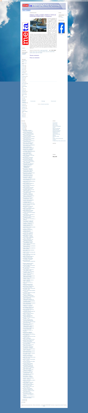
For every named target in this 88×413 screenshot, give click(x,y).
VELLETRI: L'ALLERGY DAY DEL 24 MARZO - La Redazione (28, 378)
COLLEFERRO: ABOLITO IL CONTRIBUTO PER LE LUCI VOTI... (28, 202)
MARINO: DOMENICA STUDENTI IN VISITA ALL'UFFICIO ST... (28, 184)
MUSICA (23, 90)
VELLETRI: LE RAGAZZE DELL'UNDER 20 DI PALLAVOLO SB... (29, 362)
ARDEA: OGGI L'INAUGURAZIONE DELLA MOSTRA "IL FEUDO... (28, 143)
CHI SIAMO (28, 10)
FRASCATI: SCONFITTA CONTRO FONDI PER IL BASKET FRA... (29, 255)
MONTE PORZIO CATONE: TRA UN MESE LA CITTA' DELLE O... (28, 345)
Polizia (53, 51)
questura (34, 52)
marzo (24, 129)
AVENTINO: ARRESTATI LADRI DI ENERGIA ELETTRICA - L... (28, 225)
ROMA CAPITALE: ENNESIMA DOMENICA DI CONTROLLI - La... (28, 332)
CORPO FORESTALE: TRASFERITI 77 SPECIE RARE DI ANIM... (28, 215)
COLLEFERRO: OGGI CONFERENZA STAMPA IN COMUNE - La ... (28, 272)
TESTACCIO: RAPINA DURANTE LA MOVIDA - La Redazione (28, 274)
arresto (34, 51)
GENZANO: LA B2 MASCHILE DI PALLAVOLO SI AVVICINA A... (28, 355)
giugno (24, 125)
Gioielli (51, 51)
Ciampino (23, 82)
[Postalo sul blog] (52, 50)
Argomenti (54, 135)
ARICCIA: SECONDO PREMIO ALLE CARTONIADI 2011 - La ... (28, 310)
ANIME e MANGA (24, 111)
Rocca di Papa (24, 83)
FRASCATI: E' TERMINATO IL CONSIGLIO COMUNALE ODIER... (28, 295)
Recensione (24, 96)
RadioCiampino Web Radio (56, 130)
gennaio (24, 400)
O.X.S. (54, 137)
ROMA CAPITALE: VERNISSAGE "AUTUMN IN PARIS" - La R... (28, 372)
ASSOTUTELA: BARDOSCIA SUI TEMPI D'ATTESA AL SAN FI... (29, 293)
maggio (24, 126)
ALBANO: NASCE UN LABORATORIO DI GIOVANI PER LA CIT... (29, 181)
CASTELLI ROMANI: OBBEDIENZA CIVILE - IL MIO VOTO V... (28, 238)
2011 (23, 402)
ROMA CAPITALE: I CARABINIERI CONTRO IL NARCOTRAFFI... (28, 149)
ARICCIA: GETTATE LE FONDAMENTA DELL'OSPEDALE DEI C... (29, 145)
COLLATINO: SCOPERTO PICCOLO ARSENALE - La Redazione (28, 223)
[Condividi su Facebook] (54, 50)
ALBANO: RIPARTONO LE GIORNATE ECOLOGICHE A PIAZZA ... (28, 139)
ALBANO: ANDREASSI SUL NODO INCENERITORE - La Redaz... (28, 383)
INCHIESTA (24, 105)
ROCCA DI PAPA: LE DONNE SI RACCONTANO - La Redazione (28, 376)
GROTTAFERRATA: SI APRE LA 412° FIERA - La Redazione (28, 387)
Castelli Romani (24, 60)
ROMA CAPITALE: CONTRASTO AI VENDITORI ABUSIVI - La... (28, 324)
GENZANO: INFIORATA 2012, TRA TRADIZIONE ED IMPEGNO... (28, 240)
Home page (43, 101)
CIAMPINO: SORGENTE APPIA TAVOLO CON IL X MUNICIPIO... (29, 244)
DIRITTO (23, 115)
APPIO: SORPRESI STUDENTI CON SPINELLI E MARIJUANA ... (28, 328)
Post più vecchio (53, 101)
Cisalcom (54, 127)
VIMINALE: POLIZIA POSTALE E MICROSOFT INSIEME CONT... (28, 284)
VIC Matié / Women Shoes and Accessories (59, 140)
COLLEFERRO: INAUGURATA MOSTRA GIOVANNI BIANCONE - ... (29, 301)
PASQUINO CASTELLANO (24, 102)
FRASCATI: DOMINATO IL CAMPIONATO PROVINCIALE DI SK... (29, 246)
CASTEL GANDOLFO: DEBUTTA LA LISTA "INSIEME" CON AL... (28, 270)
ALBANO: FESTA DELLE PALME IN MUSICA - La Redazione (28, 314)
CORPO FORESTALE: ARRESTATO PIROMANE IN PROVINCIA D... (28, 164)
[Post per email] (49, 50)
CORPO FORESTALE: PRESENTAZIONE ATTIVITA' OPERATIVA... (29, 179)
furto (49, 51)
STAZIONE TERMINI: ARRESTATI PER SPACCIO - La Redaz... (29, 278)
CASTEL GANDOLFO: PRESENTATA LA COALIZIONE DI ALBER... (29, 192)
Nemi (23, 98)
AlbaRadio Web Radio (56, 129)
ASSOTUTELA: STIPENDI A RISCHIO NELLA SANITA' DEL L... (28, 391)
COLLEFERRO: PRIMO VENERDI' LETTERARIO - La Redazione (28, 259)
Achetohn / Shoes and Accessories (58, 138)
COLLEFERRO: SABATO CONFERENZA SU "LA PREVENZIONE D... (29, 151)
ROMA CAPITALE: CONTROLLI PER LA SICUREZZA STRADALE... (29, 217)
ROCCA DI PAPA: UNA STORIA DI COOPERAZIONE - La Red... (28, 198)
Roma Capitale (40, 52)
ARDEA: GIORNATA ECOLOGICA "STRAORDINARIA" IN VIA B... (28, 242)
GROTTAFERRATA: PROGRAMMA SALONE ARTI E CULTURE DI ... (28, 347)
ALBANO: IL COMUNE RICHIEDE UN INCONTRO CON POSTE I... (28, 196)
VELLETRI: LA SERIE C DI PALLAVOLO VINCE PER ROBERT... (29, 266)
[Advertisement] (43, 90)
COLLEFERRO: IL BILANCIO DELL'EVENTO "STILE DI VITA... (28, 131)
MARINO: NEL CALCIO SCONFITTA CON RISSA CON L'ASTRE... (29, 358)
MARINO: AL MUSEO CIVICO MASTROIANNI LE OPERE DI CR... (28, 147)
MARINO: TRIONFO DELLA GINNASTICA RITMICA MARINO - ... (29, 248)
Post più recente (33, 101)
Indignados (23, 107)
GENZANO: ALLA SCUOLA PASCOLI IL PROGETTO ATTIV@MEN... (29, 397)
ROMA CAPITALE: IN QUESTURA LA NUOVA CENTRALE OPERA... (28, 287)
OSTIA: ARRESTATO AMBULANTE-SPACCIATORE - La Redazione (28, 221)
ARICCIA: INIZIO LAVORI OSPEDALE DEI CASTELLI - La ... (28, 250)
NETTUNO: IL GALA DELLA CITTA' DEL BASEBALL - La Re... (29, 318)
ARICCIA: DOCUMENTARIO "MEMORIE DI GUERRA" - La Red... (29, 353)
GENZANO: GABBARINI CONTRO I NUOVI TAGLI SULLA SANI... (28, 264)
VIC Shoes (54, 139)
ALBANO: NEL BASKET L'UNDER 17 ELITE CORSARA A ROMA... (28, 385)
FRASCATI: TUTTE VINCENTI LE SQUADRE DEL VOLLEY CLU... (28, 234)
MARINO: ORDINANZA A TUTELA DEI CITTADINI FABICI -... (28, 156)
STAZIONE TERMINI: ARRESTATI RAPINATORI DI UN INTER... (28, 171)
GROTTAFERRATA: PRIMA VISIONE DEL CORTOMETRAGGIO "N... (28, 307)
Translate (62, 17)
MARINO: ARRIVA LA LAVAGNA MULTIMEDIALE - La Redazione (28, 236)
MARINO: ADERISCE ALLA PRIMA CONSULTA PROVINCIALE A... (28, 211)
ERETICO (23, 93)
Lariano (23, 88)
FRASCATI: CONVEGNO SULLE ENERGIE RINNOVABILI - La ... (28, 316)
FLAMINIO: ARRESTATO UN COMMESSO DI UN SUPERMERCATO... (27, 167)
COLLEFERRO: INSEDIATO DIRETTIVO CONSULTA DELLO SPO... (29, 312)
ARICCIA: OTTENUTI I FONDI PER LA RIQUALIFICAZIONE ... (28, 186)
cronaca (46, 51)
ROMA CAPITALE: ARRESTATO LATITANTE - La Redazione (27, 177)
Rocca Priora (24, 108)
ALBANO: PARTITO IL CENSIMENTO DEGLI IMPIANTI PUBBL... (28, 368)
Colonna (23, 116)
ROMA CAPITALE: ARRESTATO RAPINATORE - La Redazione (27, 169)
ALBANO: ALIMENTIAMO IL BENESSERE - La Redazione (27, 154)
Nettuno (23, 77)
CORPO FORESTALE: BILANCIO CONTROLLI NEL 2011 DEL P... (28, 175)
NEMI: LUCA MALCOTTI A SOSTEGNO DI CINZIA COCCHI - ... (29, 268)
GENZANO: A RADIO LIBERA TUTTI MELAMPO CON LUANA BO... (28, 341)
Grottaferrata (24, 76)
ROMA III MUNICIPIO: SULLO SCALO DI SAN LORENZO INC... (29, 335)
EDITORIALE (24, 91)
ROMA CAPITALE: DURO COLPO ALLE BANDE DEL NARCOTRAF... (29, 173)
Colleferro (23, 71)
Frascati (23, 68)
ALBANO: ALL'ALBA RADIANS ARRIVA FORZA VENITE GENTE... (28, 209)
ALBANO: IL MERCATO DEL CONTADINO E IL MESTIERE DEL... (29, 299)
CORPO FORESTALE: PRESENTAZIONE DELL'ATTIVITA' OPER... (29, 322)
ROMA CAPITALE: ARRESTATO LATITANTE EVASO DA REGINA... (28, 160)
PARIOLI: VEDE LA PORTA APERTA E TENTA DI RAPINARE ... (28, 162)
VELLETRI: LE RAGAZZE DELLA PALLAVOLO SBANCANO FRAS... (28, 320)
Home (24, 10)
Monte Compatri (24, 94)
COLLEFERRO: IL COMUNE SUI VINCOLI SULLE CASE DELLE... (28, 194)
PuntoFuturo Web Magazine (57, 126)
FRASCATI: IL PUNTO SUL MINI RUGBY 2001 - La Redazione (29, 360)
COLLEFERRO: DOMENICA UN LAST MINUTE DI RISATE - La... (28, 190)
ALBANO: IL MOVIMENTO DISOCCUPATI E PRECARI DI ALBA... (29, 339)
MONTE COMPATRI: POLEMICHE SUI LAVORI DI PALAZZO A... (28, 141)
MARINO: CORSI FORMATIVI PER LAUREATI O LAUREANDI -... (28, 370)
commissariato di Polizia (41, 51)
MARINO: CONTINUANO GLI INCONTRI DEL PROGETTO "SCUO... (29, 351)
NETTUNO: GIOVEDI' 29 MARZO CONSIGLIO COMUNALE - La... (28, 364)
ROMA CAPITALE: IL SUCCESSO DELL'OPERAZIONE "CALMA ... (28, 158)
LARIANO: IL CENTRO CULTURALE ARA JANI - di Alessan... (29, 252)
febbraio (24, 399)
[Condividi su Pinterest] (55, 50)
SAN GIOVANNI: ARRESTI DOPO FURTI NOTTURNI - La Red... (29, 289)
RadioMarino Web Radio (56, 131)
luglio (24, 124)
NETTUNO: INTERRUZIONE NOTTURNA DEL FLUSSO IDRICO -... (29, 343)
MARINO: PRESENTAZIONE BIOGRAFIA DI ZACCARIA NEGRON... (29, 303)
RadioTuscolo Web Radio (56, 128)
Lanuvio (23, 104)
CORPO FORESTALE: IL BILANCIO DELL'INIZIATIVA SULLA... (28, 374)
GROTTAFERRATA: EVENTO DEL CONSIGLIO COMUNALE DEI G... (28, 366)
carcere (36, 51)
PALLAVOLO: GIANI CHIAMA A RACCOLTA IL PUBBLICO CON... (28, 389)
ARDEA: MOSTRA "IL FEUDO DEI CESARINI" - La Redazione (28, 207)
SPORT (23, 65)
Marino (23, 69)
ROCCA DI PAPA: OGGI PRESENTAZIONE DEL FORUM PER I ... (29, 261)
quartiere (31, 52)
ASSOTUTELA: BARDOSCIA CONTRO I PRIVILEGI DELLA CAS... (29, 137)
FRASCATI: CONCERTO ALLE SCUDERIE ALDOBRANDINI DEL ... (28, 133)
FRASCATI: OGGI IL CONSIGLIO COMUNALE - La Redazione (28, 305)
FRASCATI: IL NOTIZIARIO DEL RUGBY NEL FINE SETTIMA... (29, 204)
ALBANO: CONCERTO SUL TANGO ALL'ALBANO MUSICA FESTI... (28, 188)
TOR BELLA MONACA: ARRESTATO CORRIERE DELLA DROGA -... (28, 326)
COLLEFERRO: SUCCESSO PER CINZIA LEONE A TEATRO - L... (29, 337)
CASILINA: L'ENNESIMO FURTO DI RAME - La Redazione (28, 280)
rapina (36, 52)
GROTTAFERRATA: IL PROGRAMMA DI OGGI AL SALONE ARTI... (29, 297)
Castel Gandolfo (24, 86)
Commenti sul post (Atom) (45, 104)
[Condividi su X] (53, 50)
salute (23, 80)
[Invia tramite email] (51, 50)
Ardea (23, 72)
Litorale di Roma (55, 122)
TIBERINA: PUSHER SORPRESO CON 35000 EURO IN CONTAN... (29, 276)
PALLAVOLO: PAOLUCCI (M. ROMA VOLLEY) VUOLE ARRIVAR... (28, 200)
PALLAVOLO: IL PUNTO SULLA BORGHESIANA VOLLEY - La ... (28, 229)
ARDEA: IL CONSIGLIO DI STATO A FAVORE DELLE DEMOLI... (28, 135)
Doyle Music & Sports (56, 136)
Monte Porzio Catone (24, 100)
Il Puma (23, 113)
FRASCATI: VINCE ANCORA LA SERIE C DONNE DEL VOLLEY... (29, 380)
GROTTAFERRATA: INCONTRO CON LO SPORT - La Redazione (29, 349)
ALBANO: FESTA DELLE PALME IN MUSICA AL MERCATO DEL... (28, 257)
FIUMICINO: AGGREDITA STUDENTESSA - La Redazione (28, 232)
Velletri (23, 79)
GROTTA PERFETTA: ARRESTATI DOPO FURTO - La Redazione (29, 227)
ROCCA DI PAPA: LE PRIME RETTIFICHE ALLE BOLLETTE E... (28, 393)
